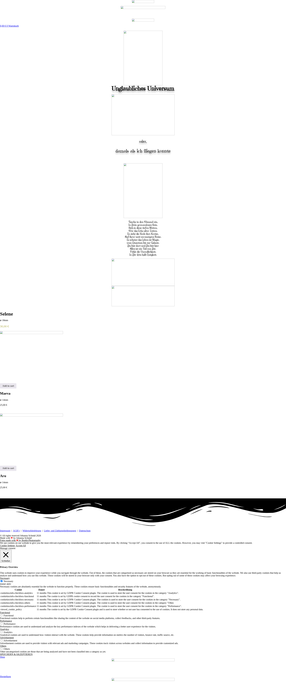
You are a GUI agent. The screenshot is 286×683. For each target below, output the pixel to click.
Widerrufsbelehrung (31, 530)
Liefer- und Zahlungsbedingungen (60, 530)
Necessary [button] (5, 578)
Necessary (8, 581)
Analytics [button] (4, 629)
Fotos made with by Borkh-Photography (20, 540)
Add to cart (8, 386)
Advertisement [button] (7, 637)
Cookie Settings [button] (7, 545)
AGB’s (16, 530)
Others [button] (3, 646)
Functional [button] (5, 612)
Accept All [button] (21, 545)
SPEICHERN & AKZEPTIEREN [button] (16, 654)
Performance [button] (6, 621)
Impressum (5, 530)
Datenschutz (85, 530)
